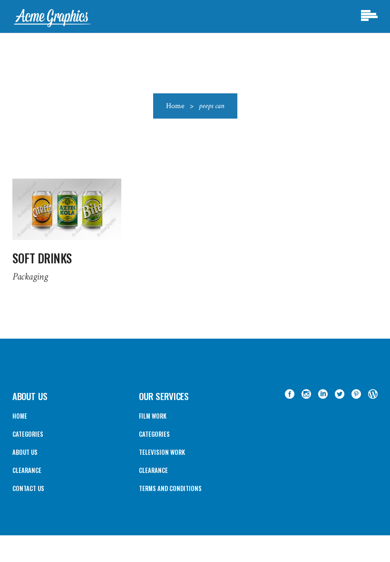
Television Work (162, 452)
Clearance (26, 470)
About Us (25, 452)
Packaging (30, 276)
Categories (27, 434)
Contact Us (28, 488)
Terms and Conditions (170, 488)
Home (175, 106)
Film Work (152, 416)
